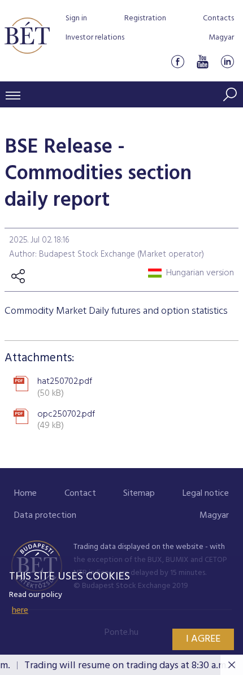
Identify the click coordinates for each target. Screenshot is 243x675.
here (20, 610)
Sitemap (139, 493)
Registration (145, 18)
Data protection (45, 515)
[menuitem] (25, 494)
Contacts (218, 18)
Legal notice (206, 493)
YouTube (202, 61)
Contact (80, 493)
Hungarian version (200, 273)
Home (25, 493)
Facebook (177, 61)
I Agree (203, 639)
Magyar (221, 37)
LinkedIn (227, 61)
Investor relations (95, 37)
